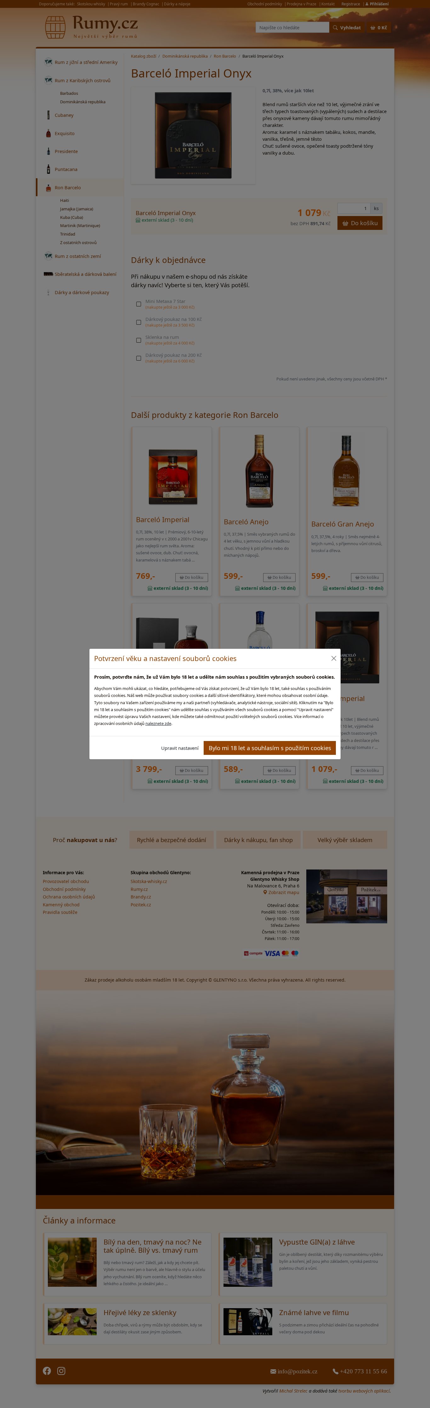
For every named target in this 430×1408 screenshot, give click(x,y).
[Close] (333, 658)
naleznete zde (158, 723)
